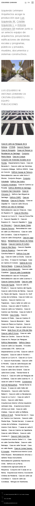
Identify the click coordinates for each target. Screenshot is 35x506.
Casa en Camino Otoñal (10, 282)
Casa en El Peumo (17, 201)
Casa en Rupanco (8, 250)
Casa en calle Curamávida (20, 272)
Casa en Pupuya (23, 147)
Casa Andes (14, 315)
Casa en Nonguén (8, 150)
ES (25, 2)
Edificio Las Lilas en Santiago (12, 207)
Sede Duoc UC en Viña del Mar (20, 330)
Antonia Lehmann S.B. (13, 93)
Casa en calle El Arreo (10, 333)
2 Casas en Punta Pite (22, 266)
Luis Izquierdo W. (11, 90)
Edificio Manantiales (9, 342)
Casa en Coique (19, 157)
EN (29, 2)
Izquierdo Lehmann (9, 2)
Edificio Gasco (24, 342)
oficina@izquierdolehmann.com (10, 503)
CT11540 (12, 147)
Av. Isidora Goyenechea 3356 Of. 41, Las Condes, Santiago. (16, 494)
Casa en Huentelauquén (10, 269)
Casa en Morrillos (21, 213)
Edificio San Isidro (17, 181)
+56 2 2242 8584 (7, 498)
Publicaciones (9, 104)
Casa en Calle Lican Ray (20, 436)
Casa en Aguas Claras (22, 225)
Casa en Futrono (7, 228)
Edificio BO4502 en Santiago (20, 188)
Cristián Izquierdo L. (13, 97)
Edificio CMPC (15, 197)
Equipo (5, 100)
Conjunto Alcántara (9, 185)
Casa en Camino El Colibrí (19, 244)
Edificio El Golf (7, 415)
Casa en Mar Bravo (8, 247)
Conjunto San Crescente (10, 191)
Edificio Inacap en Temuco (22, 172)
